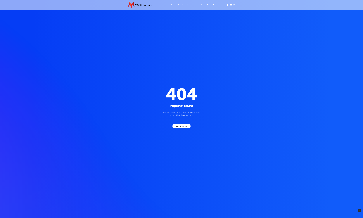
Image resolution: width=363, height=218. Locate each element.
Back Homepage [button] (181, 126)
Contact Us (217, 5)
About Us (181, 5)
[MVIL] (140, 5)
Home (173, 5)
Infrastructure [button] (192, 5)
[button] (225, 5)
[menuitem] (173, 5)
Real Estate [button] (205, 5)
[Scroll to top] (359, 211)
